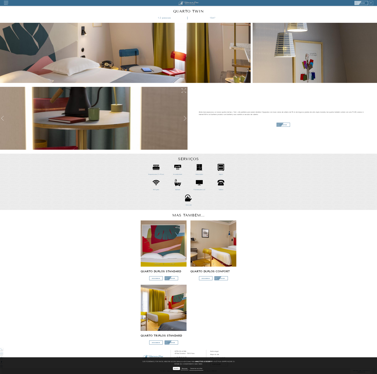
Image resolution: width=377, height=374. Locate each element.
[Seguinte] (185, 118)
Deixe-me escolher (196, 368)
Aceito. (176, 368)
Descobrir (156, 278)
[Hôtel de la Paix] (188, 2)
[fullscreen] (184, 90)
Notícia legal (214, 351)
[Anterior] (2, 118)
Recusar (185, 368)
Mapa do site (214, 354)
